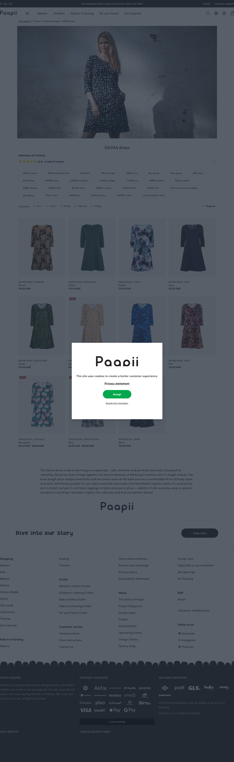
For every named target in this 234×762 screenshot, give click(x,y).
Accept (117, 394)
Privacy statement (117, 383)
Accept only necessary (117, 403)
